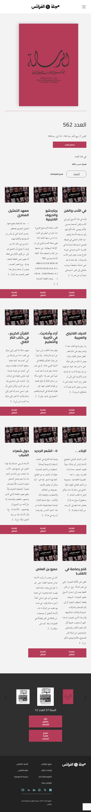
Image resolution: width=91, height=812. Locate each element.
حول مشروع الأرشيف (45, 721)
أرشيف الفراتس (22, 764)
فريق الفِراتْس (46, 764)
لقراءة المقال (72, 294)
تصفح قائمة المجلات (45, 735)
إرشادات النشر (46, 770)
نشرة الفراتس (23, 770)
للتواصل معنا (47, 783)
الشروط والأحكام (45, 776)
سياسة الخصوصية (21, 776)
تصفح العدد (70, 145)
